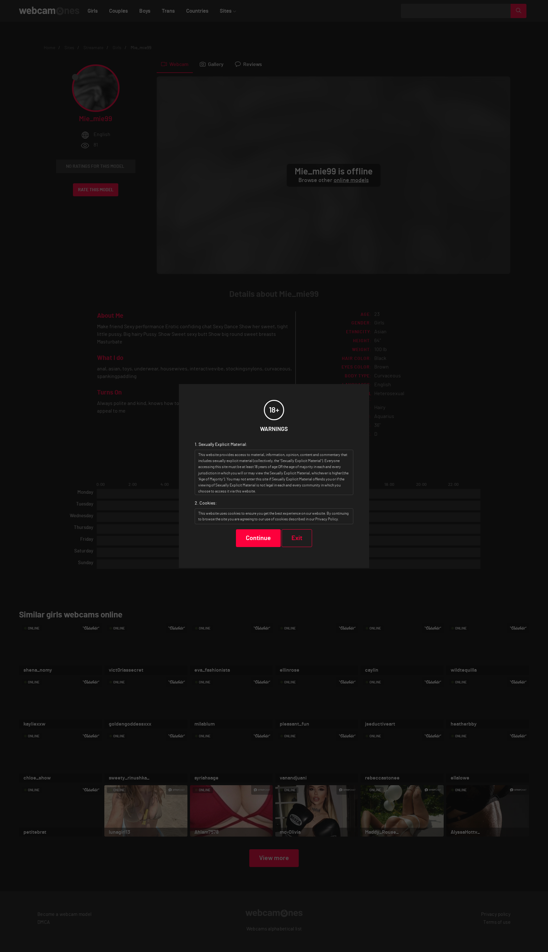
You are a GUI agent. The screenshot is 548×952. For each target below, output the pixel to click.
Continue (258, 538)
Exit (296, 538)
